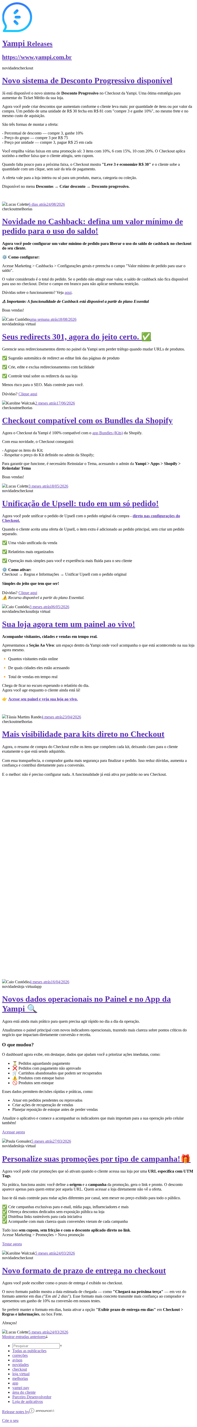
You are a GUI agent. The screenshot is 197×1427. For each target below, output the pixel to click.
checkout (19, 1369)
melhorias (20, 1378)
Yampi (27, 43)
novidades (20, 1364)
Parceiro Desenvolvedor (31, 1397)
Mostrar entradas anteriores (24, 1337)
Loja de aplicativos (27, 1401)
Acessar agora (13, 1132)
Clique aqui (27, 394)
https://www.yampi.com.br (37, 57)
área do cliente (24, 1392)
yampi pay (20, 1387)
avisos (17, 1360)
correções (20, 1355)
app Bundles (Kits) (107, 433)
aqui (68, 292)
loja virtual (20, 1374)
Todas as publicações (29, 1351)
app (15, 1383)
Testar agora (12, 1244)
